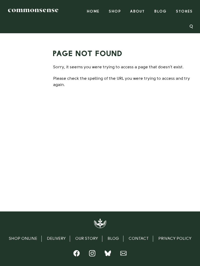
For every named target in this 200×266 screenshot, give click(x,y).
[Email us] (123, 254)
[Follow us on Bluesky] (108, 254)
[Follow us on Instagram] (92, 254)
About (137, 12)
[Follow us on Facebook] (76, 254)
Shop (115, 12)
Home (93, 12)
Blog (160, 12)
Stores (184, 12)
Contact (139, 239)
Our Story (86, 239)
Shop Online (23, 239)
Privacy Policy (174, 239)
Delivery (56, 239)
